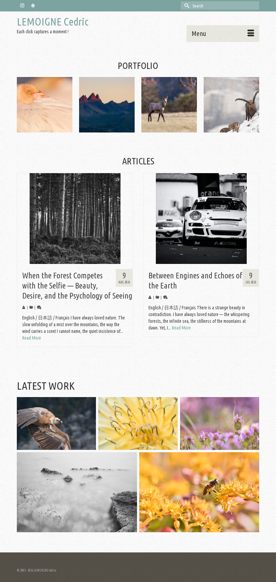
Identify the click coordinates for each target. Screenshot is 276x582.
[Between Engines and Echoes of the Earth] (201, 218)
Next (253, 104)
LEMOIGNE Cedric (53, 21)
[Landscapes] (44, 104)
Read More (31, 338)
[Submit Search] (186, 5)
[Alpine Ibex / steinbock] (169, 104)
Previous (23, 104)
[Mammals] (107, 104)
